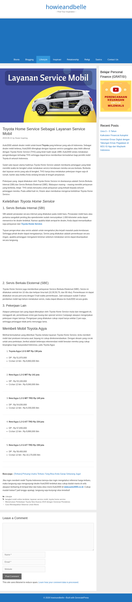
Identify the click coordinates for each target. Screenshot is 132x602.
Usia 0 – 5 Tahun (108, 131)
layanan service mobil (39, 499)
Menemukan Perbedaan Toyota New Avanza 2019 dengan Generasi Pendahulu (37, 502)
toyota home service (57, 499)
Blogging (29, 59)
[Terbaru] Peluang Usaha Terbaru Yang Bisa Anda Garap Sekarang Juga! (47, 474)
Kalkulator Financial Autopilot (114, 135)
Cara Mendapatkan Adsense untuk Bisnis (22, 505)
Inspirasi (57, 59)
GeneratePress (82, 598)
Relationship (73, 59)
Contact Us (113, 59)
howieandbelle (66, 7)
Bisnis (17, 59)
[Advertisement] (66, 36)
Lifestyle (43, 59)
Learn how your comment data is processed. (59, 582)
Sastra (99, 59)
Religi (87, 59)
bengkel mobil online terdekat (17, 499)
